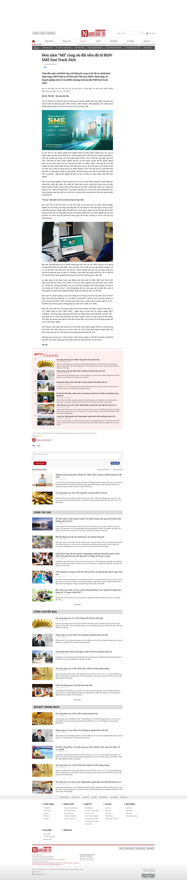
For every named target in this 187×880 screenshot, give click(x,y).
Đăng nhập (115, 463)
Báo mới (150, 848)
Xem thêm (77, 604)
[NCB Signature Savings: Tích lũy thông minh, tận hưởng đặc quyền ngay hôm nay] (42, 577)
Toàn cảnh (49, 41)
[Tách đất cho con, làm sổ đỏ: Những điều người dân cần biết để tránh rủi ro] (46, 409)
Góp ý (43, 33)
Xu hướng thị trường (114, 47)
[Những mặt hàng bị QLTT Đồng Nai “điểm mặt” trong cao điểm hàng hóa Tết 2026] (42, 480)
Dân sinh (108, 808)
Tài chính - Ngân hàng (63, 47)
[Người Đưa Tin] (68, 849)
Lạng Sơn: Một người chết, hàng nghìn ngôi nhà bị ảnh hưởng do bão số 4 (86, 416)
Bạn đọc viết (47, 839)
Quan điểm (47, 834)
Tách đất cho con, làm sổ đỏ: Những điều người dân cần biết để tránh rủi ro (86, 405)
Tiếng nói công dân (70, 816)
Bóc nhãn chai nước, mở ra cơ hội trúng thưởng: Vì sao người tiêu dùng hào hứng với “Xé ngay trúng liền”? (88, 591)
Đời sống (113, 41)
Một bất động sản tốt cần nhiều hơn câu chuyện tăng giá (80, 537)
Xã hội (98, 41)
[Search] (142, 33)
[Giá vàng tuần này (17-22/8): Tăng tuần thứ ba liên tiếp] (46, 364)
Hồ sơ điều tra (68, 813)
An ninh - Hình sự (70, 819)
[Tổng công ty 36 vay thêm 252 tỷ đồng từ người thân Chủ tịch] (46, 375)
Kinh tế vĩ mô (79, 47)
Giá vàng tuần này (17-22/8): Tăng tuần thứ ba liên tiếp (78, 360)
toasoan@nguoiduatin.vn (40, 874)
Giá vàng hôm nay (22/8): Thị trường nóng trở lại (77, 713)
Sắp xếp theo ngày (118, 469)
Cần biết (128, 813)
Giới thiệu (129, 848)
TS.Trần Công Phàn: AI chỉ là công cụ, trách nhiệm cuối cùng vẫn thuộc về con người (88, 748)
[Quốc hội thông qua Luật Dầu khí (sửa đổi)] (42, 690)
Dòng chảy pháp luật (71, 808)
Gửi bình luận (40, 463)
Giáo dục (108, 810)
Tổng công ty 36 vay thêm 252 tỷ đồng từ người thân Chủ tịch (81, 371)
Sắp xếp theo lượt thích (103, 469)
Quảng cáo (51, 33)
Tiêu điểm (46, 808)
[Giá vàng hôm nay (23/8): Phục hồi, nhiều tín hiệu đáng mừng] (42, 673)
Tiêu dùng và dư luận (91, 821)
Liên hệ (36, 33)
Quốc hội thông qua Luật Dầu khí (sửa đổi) (74, 685)
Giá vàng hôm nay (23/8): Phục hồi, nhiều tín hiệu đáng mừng (82, 668)
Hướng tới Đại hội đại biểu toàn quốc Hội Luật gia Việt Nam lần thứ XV (143, 44)
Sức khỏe (129, 810)
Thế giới (46, 819)
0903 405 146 (37, 872)
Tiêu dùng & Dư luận (132, 47)
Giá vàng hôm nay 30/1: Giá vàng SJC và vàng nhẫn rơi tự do (81, 493)
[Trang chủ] (93, 33)
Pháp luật (67, 41)
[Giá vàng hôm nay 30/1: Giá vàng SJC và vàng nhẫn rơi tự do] (42, 498)
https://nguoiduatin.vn (37, 854)
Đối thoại (46, 816)
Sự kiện (46, 813)
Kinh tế (83, 41)
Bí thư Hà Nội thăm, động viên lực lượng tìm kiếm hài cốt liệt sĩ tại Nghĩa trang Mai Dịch (87, 394)
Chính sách (47, 810)
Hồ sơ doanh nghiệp (95, 47)
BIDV (38, 445)
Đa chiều (130, 41)
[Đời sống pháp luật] (134, 875)
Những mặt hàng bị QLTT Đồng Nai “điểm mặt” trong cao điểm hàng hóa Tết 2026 (89, 476)
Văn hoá (108, 813)
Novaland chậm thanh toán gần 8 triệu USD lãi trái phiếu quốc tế (82, 382)
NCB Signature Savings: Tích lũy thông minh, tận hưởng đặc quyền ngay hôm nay (89, 573)
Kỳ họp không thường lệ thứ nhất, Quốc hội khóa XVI (77, 44)
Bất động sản (47, 47)
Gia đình (129, 808)
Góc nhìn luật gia (69, 810)
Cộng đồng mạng (131, 816)
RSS (121, 848)
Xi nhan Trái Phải (49, 837)
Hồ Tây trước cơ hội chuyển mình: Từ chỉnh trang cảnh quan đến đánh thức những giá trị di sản (88, 520)
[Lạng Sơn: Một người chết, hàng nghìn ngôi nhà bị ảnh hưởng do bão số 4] (46, 420)
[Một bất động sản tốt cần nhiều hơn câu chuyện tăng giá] (42, 542)
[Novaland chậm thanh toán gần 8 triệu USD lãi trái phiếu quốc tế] (46, 386)
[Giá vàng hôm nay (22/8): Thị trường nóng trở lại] (42, 718)
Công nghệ (147, 47)
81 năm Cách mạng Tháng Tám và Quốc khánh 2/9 (108, 44)
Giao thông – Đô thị (111, 819)
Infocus (146, 41)
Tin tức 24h (140, 848)
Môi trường (109, 816)
